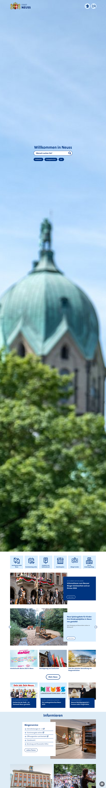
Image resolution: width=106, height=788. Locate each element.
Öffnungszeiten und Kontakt (36, 736)
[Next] (96, 627)
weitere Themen (31, 750)
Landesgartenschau (51, 159)
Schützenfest (38, 159)
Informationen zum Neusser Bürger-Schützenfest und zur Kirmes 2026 (78, 585)
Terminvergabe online (34, 733)
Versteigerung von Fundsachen (49, 668)
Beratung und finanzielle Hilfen (37, 744)
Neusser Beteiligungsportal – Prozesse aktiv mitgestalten (80, 703)
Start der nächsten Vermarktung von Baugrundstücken (80, 669)
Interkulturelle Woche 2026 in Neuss (22, 668)
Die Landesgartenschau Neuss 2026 (51, 703)
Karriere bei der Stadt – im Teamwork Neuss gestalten (21, 703)
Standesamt (31, 740)
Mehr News (53, 677)
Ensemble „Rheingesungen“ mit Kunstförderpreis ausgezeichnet (78, 619)
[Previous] (10, 627)
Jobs (61, 159)
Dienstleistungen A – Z (34, 729)
